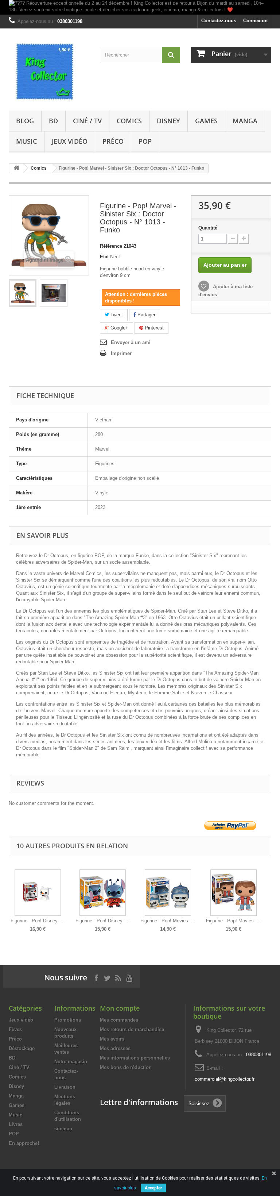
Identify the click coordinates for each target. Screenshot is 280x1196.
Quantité (207, 228)
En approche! (24, 1143)
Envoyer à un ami (131, 342)
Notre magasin (70, 1061)
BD (53, 120)
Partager (145, 314)
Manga (245, 120)
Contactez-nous (218, 20)
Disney (168, 120)
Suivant (269, 895)
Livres (16, 1124)
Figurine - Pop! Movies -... (167, 920)
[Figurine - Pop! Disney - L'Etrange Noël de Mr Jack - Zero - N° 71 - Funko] (38, 892)
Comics (129, 120)
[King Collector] (49, 72)
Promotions (67, 1020)
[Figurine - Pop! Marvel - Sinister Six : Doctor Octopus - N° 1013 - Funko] (22, 292)
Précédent (10, 895)
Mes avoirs (112, 1039)
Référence (111, 246)
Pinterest (153, 328)
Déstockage (22, 1048)
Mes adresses (115, 1048)
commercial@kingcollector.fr (224, 1079)
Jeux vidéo (70, 141)
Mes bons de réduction (126, 1067)
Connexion (255, 20)
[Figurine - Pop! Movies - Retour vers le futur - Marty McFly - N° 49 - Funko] (233, 892)
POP (145, 141)
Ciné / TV (87, 120)
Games (206, 120)
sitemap (63, 1128)
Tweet (116, 314)
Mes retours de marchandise (132, 1029)
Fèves (15, 1029)
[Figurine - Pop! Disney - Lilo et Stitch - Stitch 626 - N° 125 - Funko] (103, 892)
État (104, 256)
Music (26, 141)
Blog (25, 120)
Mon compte (120, 1008)
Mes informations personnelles (135, 1058)
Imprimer (121, 353)
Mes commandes (119, 1020)
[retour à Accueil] (16, 168)
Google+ (118, 328)
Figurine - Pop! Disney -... (38, 920)
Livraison (64, 1087)
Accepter (153, 1188)
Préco (113, 141)
